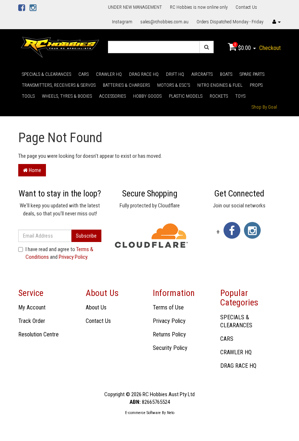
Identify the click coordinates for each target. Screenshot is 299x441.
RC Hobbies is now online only (199, 7)
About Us (96, 307)
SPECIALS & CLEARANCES (46, 74)
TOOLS (28, 96)
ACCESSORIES (112, 96)
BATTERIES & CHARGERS (126, 85)
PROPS (256, 85)
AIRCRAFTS (202, 74)
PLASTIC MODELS (185, 96)
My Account (32, 307)
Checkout (270, 47)
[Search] (206, 47)
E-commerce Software (143, 412)
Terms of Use (168, 307)
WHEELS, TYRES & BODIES (67, 96)
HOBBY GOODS (147, 96)
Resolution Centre (38, 334)
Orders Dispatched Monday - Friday (230, 21)
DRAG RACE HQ (144, 74)
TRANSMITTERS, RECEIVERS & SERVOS (59, 85)
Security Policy (170, 347)
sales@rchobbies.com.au (164, 21)
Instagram (122, 21)
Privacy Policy (73, 257)
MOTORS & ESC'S (173, 85)
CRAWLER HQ (109, 74)
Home (34, 170)
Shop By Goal (264, 107)
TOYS (240, 96)
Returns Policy (169, 334)
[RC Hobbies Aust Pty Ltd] (59, 46)
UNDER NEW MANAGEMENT (135, 7)
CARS (83, 74)
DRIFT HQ (175, 74)
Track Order (31, 320)
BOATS (226, 74)
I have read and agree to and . (59, 253)
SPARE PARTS (252, 74)
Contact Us (246, 7)
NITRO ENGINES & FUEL (219, 85)
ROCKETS (219, 96)
